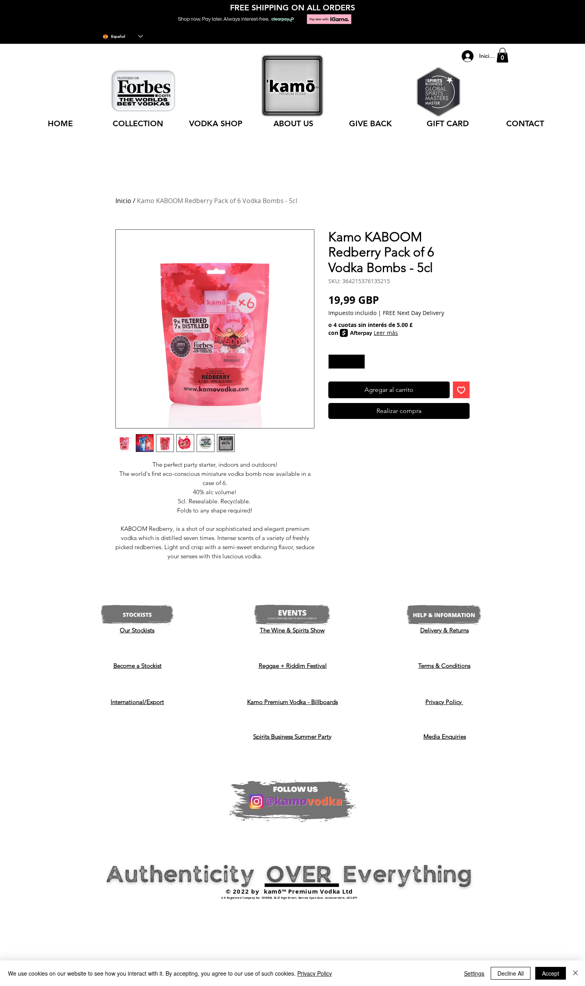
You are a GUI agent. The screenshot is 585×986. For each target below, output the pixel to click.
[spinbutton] (347, 361)
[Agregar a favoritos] (461, 389)
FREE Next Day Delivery (413, 312)
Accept (550, 973)
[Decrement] (334, 361)
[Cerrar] (575, 973)
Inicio (123, 200)
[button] (502, 55)
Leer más (386, 332)
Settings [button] (474, 973)
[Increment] (359, 361)
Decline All (510, 973)
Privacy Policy (314, 973)
